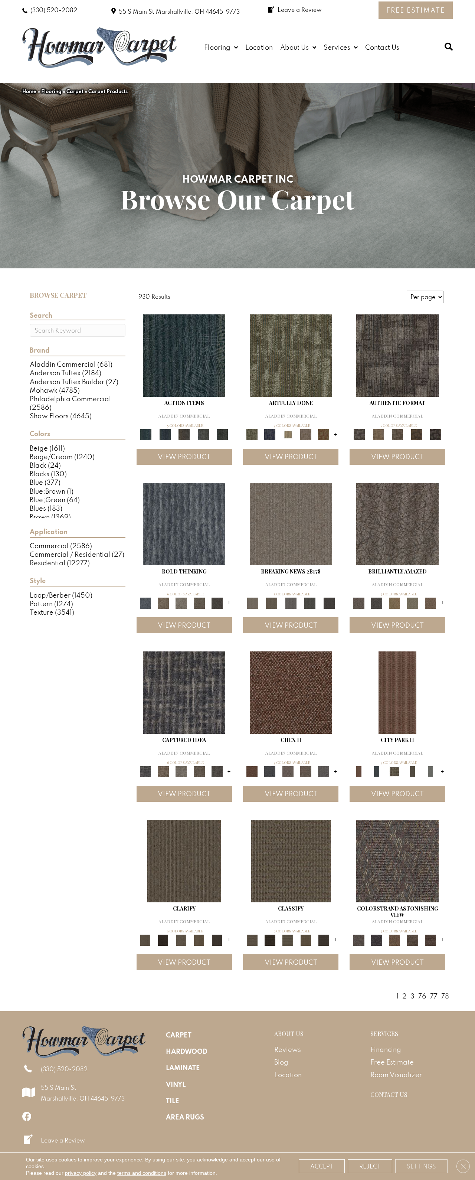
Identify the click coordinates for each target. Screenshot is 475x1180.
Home (29, 91)
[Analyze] (163, 939)
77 (434, 996)
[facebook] (27, 1116)
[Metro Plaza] (306, 770)
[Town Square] (323, 770)
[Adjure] (217, 939)
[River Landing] (270, 770)
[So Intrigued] (397, 523)
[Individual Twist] (397, 433)
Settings (421, 1166)
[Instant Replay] (290, 602)
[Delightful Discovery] (291, 354)
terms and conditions (141, 1173)
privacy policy (80, 1173)
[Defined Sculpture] (378, 433)
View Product (184, 456)
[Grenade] (163, 602)
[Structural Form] (435, 433)
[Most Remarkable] (270, 433)
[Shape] (184, 523)
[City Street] (222, 433)
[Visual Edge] (397, 354)
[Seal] (217, 602)
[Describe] (181, 939)
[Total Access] (329, 602)
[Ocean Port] (165, 433)
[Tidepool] (184, 354)
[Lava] (181, 602)
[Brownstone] (184, 433)
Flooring (51, 91)
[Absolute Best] (412, 939)
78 (445, 996)
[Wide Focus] (376, 939)
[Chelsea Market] (291, 691)
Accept (321, 1166)
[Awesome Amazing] (306, 433)
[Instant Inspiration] (430, 602)
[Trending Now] (291, 523)
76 (422, 996)
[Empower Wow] (412, 602)
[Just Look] (430, 939)
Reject (370, 1166)
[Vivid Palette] (323, 433)
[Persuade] (199, 939)
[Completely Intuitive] (394, 602)
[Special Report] (271, 602)
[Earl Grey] (203, 433)
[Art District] (288, 770)
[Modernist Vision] (288, 433)
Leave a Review (63, 1140)
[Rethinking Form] (416, 433)
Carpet (74, 91)
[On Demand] (309, 602)
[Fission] (199, 602)
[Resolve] (184, 860)
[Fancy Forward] (397, 860)
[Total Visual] (394, 939)
